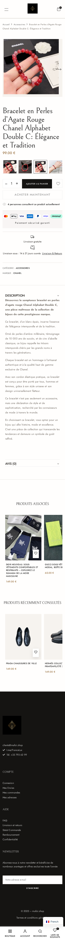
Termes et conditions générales (32, 917)
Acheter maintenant (32, 195)
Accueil (6, 24)
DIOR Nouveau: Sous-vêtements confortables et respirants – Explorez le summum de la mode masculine (22, 570)
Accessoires (19, 24)
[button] (59, 9)
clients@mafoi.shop (13, 745)
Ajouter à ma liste (58, 183)
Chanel (17, 273)
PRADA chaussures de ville (21, 663)
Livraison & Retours (52, 253)
